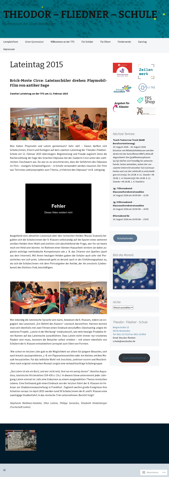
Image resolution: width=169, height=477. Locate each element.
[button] (35, 124)
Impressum (9, 49)
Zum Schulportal (134, 358)
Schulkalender (125, 238)
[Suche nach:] (163, 41)
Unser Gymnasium (34, 41)
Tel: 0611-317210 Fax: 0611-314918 (129, 334)
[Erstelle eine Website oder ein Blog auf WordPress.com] (4, 470)
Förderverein (124, 41)
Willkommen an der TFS (62, 41)
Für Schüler (87, 41)
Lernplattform (10, 41)
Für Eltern (105, 41)
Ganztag (142, 41)
